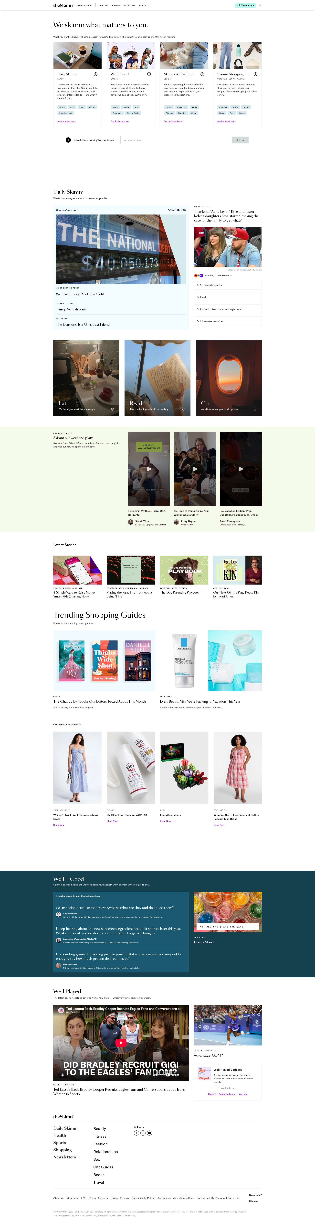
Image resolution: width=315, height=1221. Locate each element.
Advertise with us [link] (183, 1198)
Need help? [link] (255, 1194)
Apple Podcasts (227, 1093)
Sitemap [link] (253, 1201)
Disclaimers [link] (164, 1198)
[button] (77, 84)
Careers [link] (103, 1198)
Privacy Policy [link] (105, 1215)
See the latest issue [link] (66, 121)
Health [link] (103, 5)
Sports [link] (116, 5)
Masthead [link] (73, 1198)
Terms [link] (114, 1198)
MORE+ (142, 5)
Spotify (212, 1093)
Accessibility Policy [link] (143, 1198)
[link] (63, 5)
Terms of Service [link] (123, 1215)
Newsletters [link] (64, 1157)
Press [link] (92, 1198)
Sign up (240, 140)
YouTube (243, 1093)
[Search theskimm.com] (260, 5)
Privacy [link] (124, 1198)
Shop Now (58, 824)
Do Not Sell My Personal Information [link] (218, 1198)
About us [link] (58, 1198)
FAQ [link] (83, 1198)
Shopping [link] (129, 5)
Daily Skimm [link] (84, 5)
